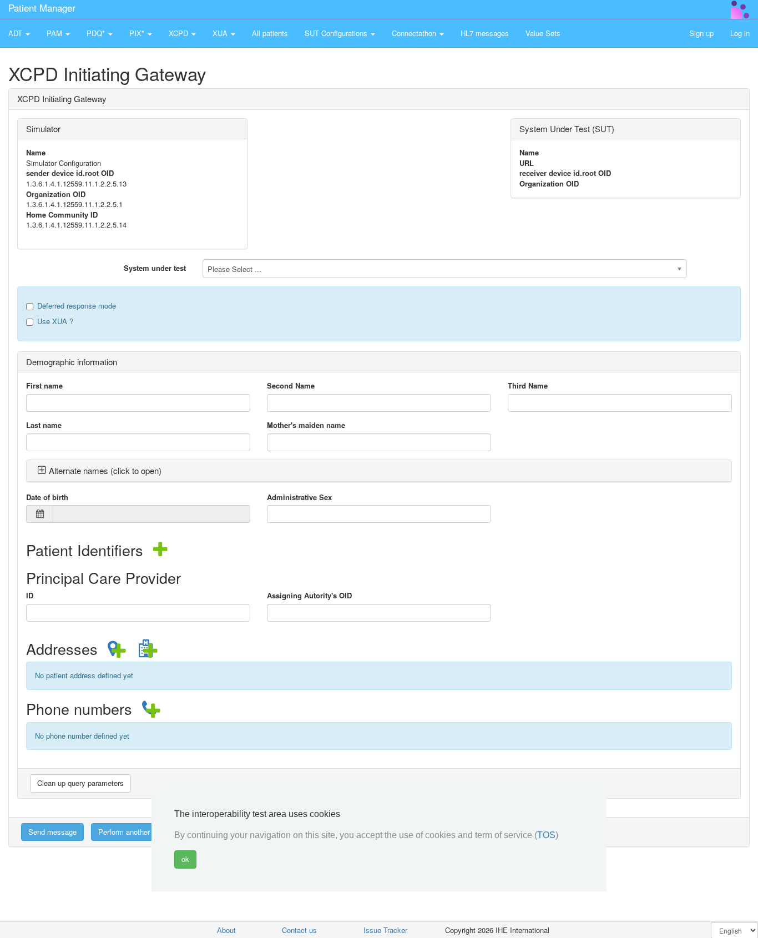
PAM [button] (55, 33)
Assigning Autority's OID (309, 596)
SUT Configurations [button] (337, 33)
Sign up (701, 33)
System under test (155, 268)
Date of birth (47, 497)
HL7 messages (485, 33)
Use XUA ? (55, 321)
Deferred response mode (76, 306)
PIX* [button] (137, 33)
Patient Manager (41, 7)
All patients (270, 33)
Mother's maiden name (306, 425)
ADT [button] (16, 33)
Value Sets (542, 33)
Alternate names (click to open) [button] (105, 470)
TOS (546, 835)
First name (44, 386)
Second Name (291, 386)
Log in (740, 33)
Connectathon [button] (415, 33)
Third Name (528, 386)
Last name (44, 425)
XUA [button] (221, 33)
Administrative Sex (299, 497)
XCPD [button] (179, 33)
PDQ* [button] (97, 33)
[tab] (379, 471)
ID (29, 596)
